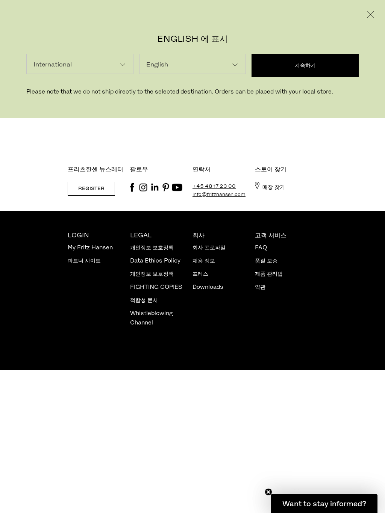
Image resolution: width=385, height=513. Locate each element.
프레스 (200, 273)
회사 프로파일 (209, 247)
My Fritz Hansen (90, 247)
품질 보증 (266, 260)
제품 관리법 (269, 273)
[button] (324, 503)
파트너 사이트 (84, 260)
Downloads (207, 287)
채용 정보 (203, 260)
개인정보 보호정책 (152, 247)
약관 (260, 287)
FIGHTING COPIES (156, 287)
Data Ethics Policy (155, 260)
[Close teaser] (268, 492)
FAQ (261, 247)
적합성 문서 (144, 300)
